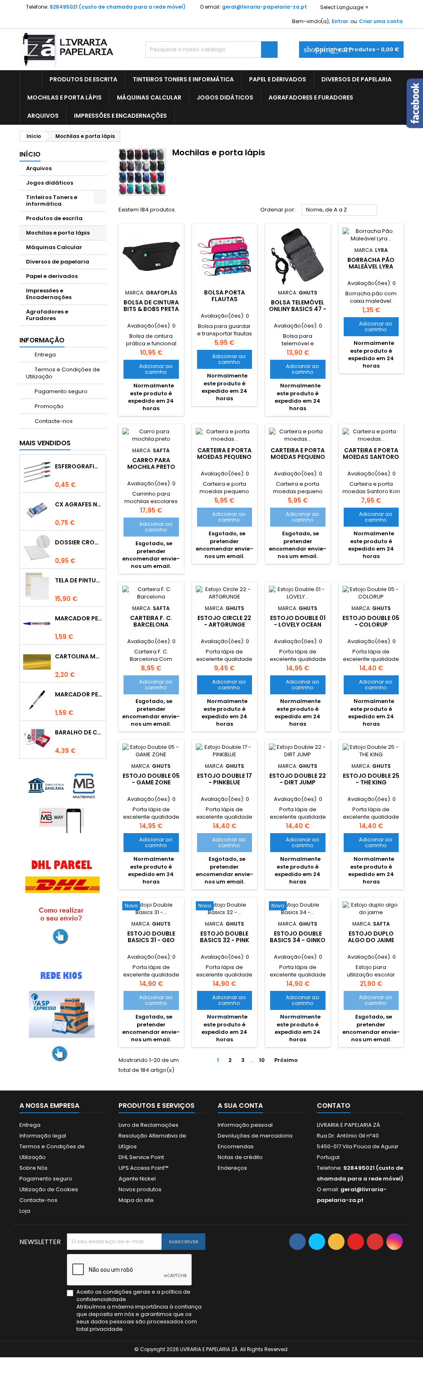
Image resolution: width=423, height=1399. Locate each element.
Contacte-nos (53, 421)
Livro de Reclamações (148, 1125)
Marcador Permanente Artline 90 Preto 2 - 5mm (78, 694)
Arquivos (43, 116)
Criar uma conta (381, 21)
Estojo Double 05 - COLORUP (370, 621)
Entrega (44, 355)
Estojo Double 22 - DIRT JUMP (297, 779)
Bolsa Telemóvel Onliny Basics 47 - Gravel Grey (297, 309)
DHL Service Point (141, 1157)
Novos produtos (140, 1189)
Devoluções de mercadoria (255, 1136)
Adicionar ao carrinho (150, 369)
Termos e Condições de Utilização (63, 373)
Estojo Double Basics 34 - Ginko (298, 936)
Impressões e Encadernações (120, 116)
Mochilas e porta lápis (64, 97)
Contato (333, 1105)
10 (262, 1060)
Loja (24, 1211)
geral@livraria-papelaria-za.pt (264, 6)
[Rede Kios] (62, 1014)
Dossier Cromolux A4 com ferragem (78, 542)
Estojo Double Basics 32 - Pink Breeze (224, 940)
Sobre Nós (33, 1168)
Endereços (232, 1168)
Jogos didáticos (225, 97)
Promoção (48, 406)
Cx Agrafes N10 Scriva (78, 504)
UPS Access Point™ (144, 1168)
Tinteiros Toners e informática (183, 79)
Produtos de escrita (83, 79)
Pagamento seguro (60, 391)
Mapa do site (136, 1200)
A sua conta (240, 1105)
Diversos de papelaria (356, 79)
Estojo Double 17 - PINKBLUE (224, 779)
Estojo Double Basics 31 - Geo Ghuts (151, 940)
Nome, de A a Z (339, 210)
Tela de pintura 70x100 (78, 580)
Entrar (340, 21)
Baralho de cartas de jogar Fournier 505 (78, 732)
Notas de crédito (240, 1157)
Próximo (289, 1060)
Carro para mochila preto (151, 463)
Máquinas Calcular (149, 97)
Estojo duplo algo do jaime (371, 936)
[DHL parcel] (62, 900)
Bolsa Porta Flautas (224, 295)
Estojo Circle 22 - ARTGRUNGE (224, 621)
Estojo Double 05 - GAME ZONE (151, 779)
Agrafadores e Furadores (311, 97)
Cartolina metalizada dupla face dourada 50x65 (78, 656)
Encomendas (236, 1146)
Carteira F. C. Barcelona (151, 621)
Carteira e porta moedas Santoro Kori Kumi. (371, 457)
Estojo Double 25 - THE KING (371, 779)
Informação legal (42, 1136)
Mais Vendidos (45, 443)
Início (29, 154)
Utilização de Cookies (48, 1189)
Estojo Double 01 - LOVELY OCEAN (298, 621)
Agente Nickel (137, 1179)
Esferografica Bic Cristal (78, 466)
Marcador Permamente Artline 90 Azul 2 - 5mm (78, 618)
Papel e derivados (277, 79)
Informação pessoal (245, 1125)
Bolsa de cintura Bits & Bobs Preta (151, 305)
